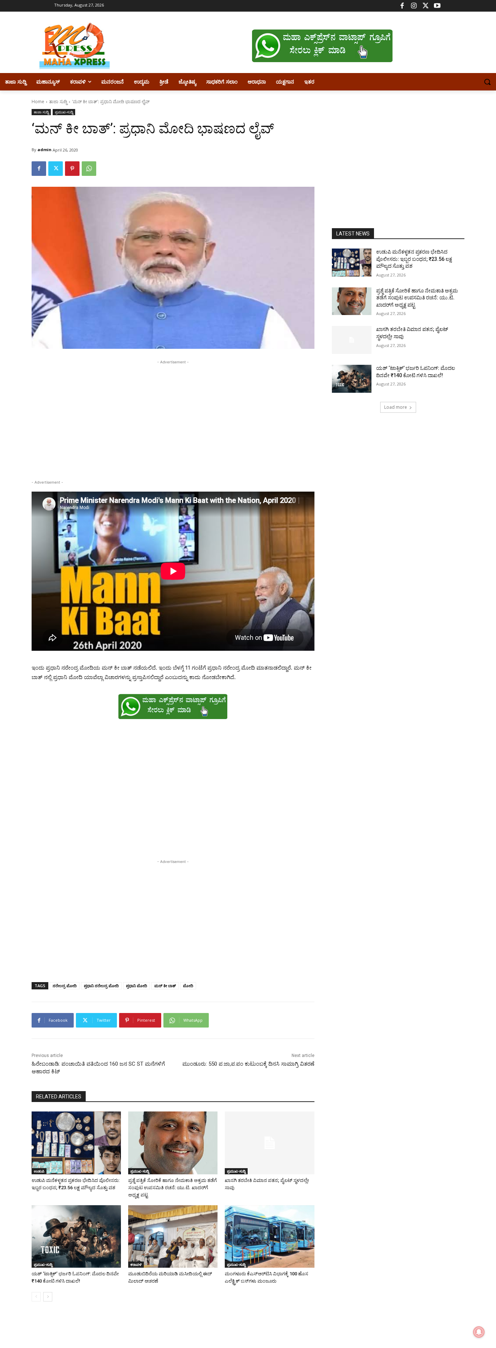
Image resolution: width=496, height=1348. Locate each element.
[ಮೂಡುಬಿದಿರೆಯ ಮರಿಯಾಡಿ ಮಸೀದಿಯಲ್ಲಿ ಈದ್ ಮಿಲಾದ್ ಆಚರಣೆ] (172, 1236)
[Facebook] (402, 6)
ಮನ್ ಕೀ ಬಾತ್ (165, 985)
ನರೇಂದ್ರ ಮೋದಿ (65, 985)
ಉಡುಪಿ (39, 1171)
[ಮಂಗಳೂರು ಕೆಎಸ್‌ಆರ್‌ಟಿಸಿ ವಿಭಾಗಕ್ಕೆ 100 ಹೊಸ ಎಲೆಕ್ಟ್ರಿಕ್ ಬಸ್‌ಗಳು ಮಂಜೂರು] (269, 1236)
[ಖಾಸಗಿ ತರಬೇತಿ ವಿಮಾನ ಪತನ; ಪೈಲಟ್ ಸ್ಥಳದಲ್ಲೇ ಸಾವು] (269, 1142)
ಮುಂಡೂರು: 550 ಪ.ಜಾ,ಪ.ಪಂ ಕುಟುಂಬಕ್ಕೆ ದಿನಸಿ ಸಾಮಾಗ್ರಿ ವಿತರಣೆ (248, 1064)
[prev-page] (36, 1296)
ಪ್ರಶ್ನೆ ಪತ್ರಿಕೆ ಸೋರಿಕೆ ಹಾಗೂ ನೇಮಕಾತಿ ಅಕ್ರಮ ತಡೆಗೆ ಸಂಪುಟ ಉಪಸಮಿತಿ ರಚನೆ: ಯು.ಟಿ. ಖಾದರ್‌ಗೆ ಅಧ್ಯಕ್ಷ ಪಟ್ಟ (172, 1188)
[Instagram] (414, 6)
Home (38, 101)
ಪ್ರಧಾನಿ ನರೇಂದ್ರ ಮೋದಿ (101, 985)
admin (44, 149)
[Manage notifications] (479, 1332)
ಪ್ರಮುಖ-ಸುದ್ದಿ (64, 111)
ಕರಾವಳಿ (136, 1264)
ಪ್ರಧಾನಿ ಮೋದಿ (136, 985)
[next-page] (47, 1296)
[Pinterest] (72, 168)
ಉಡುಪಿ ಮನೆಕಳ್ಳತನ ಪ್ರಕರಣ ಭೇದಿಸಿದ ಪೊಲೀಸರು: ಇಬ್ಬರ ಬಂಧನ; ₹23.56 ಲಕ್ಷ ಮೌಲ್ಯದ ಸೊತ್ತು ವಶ (414, 259)
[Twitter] (425, 6)
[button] (487, 81)
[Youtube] (437, 6)
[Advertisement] (173, 417)
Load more (395, 407)
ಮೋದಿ (188, 985)
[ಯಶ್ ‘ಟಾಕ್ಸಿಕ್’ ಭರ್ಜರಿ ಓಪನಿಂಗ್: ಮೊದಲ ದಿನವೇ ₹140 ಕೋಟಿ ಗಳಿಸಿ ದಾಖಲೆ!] (76, 1236)
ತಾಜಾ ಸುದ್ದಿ (58, 101)
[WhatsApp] (89, 168)
